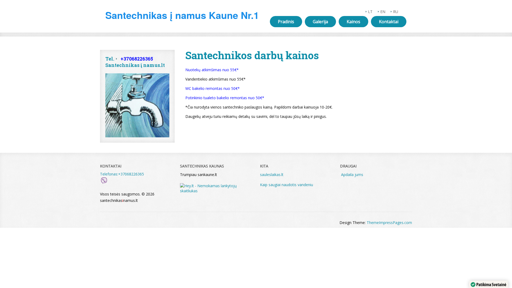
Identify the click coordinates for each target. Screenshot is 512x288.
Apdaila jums (352, 174)
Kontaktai (388, 22)
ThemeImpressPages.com (389, 222)
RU (395, 11)
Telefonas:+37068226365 (122, 174)
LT (370, 11)
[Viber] (104, 183)
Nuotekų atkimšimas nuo (207, 69)
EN (382, 11)
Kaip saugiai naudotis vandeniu (287, 184)
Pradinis (286, 22)
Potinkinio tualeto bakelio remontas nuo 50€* (224, 97)
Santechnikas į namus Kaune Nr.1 (182, 15)
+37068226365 (137, 59)
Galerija (320, 22)
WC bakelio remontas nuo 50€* (212, 88)
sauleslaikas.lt (271, 174)
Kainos (353, 22)
